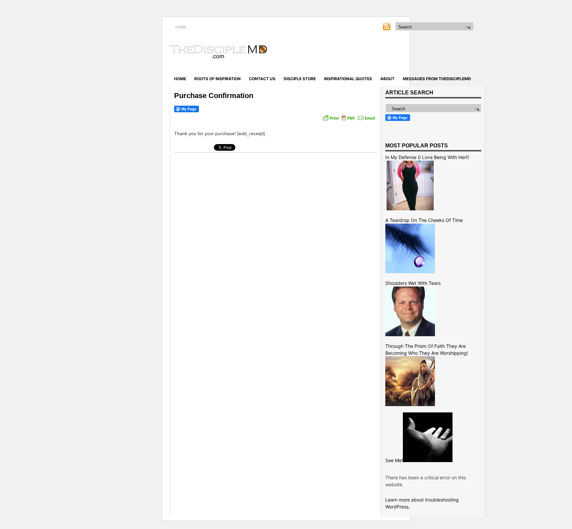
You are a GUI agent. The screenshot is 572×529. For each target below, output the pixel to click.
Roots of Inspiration (217, 78)
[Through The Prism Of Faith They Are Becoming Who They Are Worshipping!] (410, 404)
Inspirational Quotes (348, 78)
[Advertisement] (407, 52)
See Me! (394, 460)
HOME (180, 27)
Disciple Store (300, 78)
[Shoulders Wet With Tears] (410, 334)
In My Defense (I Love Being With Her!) (427, 157)
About (387, 78)
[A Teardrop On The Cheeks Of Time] (410, 271)
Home (180, 78)
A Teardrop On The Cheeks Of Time (424, 220)
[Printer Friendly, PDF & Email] (349, 118)
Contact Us (262, 78)
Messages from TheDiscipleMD (437, 78)
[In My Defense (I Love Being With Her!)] (410, 208)
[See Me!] (428, 460)
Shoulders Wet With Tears (413, 283)
